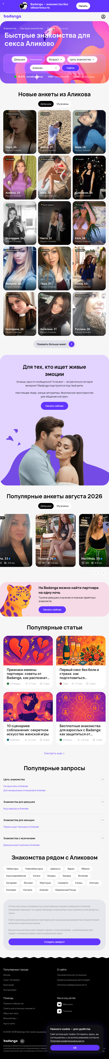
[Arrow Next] (103, 572)
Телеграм (67, 1011)
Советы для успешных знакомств (19, 1008)
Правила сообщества (13, 1003)
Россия (51, 28)
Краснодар (8, 984)
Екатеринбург (10, 990)
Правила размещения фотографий (73, 980)
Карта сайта (9, 1023)
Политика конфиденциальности (72, 984)
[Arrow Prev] (95, 572)
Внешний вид (9, 1018)
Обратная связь (10, 1013)
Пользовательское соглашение (72, 975)
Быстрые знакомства (31, 28)
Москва (6, 975)
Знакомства (9, 28)
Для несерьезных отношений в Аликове (24, 790)
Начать (83, 6)
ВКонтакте (68, 1004)
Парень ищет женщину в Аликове (21, 826)
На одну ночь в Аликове (15, 786)
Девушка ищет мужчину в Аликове (21, 845)
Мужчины (36, 59)
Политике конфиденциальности (67, 1040)
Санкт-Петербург (11, 980)
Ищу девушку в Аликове (15, 808)
